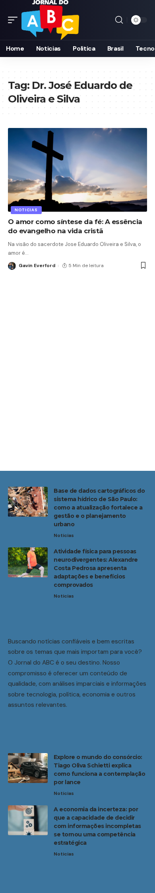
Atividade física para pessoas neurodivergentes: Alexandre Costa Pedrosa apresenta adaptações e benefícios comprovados (96, 568)
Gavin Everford (37, 265)
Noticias (26, 209)
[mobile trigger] (14, 20)
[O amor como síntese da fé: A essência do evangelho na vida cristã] (77, 170)
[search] (119, 20)
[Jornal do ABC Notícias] (50, 20)
